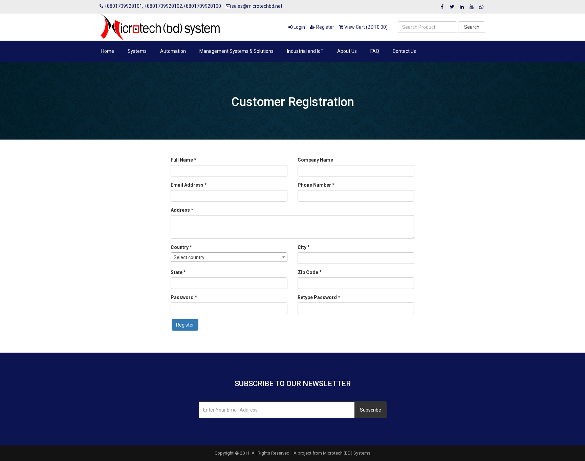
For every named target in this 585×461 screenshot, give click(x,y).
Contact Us (404, 51)
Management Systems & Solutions (236, 51)
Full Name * (183, 160)
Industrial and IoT (305, 51)
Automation (173, 51)
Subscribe (370, 410)
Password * (184, 297)
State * (178, 272)
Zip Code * (310, 272)
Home (107, 51)
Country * (181, 247)
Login (298, 27)
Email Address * (189, 185)
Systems (137, 51)
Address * (182, 210)
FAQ (374, 51)
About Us (347, 51)
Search (471, 27)
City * (304, 247)
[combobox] (229, 257)
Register (324, 27)
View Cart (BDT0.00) (365, 27)
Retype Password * (319, 297)
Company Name (315, 160)
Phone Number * (316, 185)
